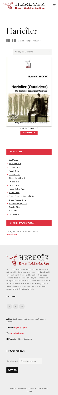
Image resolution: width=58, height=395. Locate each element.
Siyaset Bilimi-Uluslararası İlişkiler (22, 196)
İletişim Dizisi (14, 185)
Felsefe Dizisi (14, 171)
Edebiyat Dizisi (14, 167)
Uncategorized (14, 214)
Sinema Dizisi (14, 193)
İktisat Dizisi (14, 182)
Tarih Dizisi (13, 211)
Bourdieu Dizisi (15, 164)
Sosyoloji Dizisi (14, 207)
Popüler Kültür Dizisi (17, 189)
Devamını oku (29, 133)
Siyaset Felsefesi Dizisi (17, 200)
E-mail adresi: (12, 361)
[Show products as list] (14, 40)
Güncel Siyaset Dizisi (17, 178)
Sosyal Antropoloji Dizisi (18, 203)
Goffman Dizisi (14, 174)
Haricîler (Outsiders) (29, 128)
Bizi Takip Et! (11, 234)
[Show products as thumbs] (8, 40)
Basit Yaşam (13, 160)
